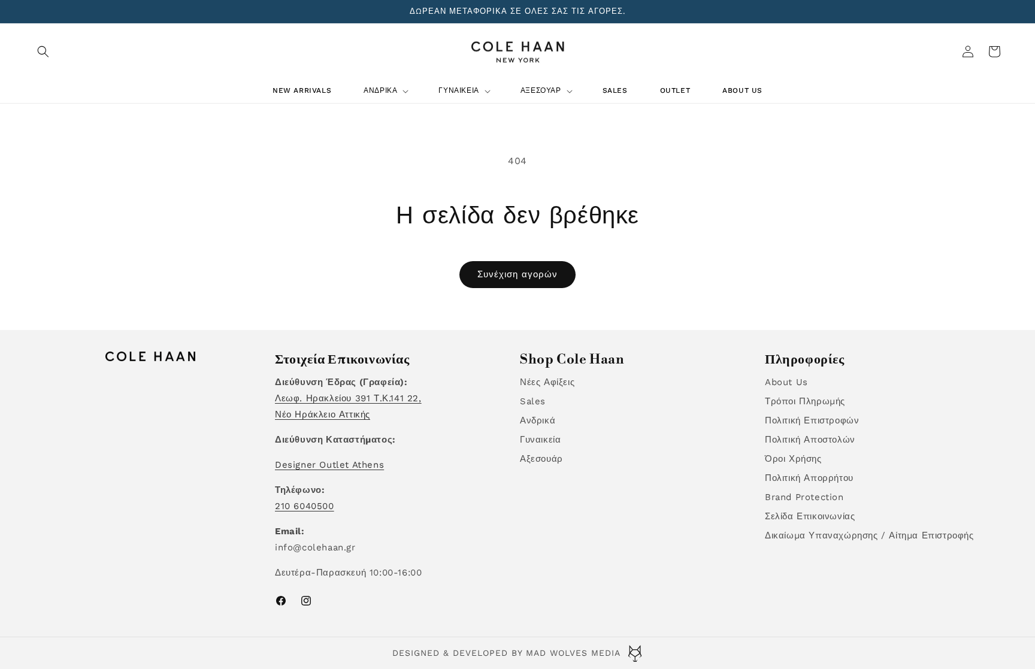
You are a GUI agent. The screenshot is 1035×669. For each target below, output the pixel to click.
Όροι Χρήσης (793, 458)
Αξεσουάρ (541, 458)
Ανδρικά (537, 420)
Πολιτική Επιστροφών (812, 420)
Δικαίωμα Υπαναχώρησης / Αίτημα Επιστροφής (869, 535)
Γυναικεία (540, 439)
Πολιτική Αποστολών (810, 439)
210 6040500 (304, 506)
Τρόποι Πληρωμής (805, 401)
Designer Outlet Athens (329, 464)
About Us (786, 382)
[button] (43, 51)
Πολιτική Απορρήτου (809, 478)
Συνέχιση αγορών (517, 274)
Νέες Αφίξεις (547, 382)
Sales (533, 401)
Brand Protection (804, 497)
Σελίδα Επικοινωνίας (810, 516)
